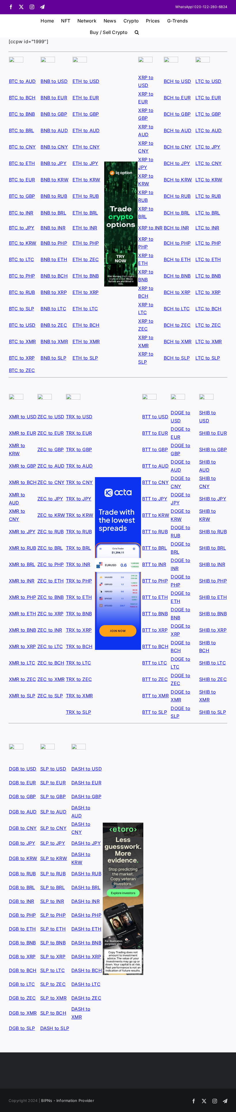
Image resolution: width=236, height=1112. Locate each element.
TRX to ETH (79, 597)
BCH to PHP (177, 243)
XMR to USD (23, 417)
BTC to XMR (22, 341)
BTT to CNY (155, 482)
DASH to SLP (54, 1028)
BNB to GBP (54, 114)
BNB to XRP (53, 292)
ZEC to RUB (50, 531)
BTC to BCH (22, 97)
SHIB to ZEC (213, 679)
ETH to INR (85, 228)
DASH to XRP (86, 956)
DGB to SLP (22, 1028)
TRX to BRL (78, 548)
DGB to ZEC (22, 998)
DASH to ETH (86, 929)
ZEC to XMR (50, 679)
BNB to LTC (53, 309)
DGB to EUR (22, 782)
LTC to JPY (207, 147)
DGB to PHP (22, 915)
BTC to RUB (22, 292)
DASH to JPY (86, 843)
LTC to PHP (208, 243)
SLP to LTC (52, 970)
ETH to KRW (86, 180)
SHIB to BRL (212, 548)
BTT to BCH (155, 646)
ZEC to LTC (50, 646)
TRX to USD (79, 417)
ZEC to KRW (51, 515)
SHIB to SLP (212, 712)
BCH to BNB (177, 276)
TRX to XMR (79, 696)
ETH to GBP (86, 114)
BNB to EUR (54, 97)
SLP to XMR (53, 998)
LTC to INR (207, 228)
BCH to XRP (177, 292)
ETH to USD (86, 81)
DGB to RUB (22, 873)
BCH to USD (177, 81)
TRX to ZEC (79, 679)
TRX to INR (78, 564)
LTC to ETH (208, 259)
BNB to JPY (53, 163)
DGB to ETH (22, 929)
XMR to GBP (22, 466)
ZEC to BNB (50, 597)
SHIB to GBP (213, 449)
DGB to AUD (23, 812)
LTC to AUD (208, 130)
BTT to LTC (154, 663)
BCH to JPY (177, 163)
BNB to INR (53, 228)
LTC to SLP (207, 358)
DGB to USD (22, 769)
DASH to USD (86, 769)
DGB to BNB (22, 943)
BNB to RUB (54, 196)
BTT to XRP (154, 630)
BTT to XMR (155, 696)
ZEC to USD (50, 417)
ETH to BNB (86, 276)
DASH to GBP (86, 796)
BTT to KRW (155, 515)
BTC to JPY (21, 228)
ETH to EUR (86, 97)
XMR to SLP (22, 696)
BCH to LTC (177, 309)
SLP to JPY (52, 843)
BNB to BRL (53, 213)
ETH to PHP (86, 243)
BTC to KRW (22, 243)
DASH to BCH (86, 970)
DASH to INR (85, 901)
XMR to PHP (22, 597)
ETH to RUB (86, 196)
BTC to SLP (21, 309)
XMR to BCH (23, 482)
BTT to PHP (155, 581)
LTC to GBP (208, 114)
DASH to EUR (86, 782)
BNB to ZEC (54, 325)
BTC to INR (21, 213)
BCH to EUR (177, 97)
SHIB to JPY (212, 499)
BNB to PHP (54, 243)
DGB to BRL (22, 887)
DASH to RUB (86, 873)
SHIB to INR (212, 564)
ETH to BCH (86, 325)
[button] (137, 31)
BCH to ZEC (177, 325)
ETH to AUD (86, 130)
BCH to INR (176, 228)
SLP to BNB (53, 943)
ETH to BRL (85, 213)
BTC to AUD (22, 81)
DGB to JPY (22, 843)
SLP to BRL (52, 887)
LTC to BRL (207, 213)
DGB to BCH (22, 970)
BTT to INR (154, 564)
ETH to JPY (85, 163)
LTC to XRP (207, 292)
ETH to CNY (86, 147)
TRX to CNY (79, 482)
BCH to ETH (177, 259)
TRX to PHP (79, 581)
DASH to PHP (86, 915)
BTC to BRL (21, 130)
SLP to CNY (53, 828)
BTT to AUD (155, 466)
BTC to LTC (21, 259)
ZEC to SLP (50, 696)
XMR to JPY (22, 531)
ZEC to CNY (50, 482)
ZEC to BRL (50, 548)
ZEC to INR (49, 630)
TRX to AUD (79, 466)
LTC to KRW (208, 180)
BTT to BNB (155, 613)
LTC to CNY (208, 163)
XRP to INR (150, 228)
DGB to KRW (23, 858)
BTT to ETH (155, 597)
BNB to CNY (54, 147)
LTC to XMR (208, 341)
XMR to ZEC (22, 679)
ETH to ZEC (86, 259)
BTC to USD (22, 325)
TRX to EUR (79, 433)
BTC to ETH (22, 163)
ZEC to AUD (50, 466)
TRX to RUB (79, 531)
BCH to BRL (177, 213)
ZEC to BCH (50, 663)
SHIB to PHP (213, 581)
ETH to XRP (85, 292)
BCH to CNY (177, 147)
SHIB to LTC (212, 663)
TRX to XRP (79, 630)
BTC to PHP (22, 276)
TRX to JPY (78, 499)
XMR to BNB (22, 630)
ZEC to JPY (50, 499)
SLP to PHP (53, 915)
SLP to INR (52, 901)
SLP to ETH (53, 929)
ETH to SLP (85, 358)
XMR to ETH (22, 613)
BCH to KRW (178, 180)
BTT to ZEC (155, 679)
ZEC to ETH (50, 581)
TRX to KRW (79, 515)
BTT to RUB (155, 531)
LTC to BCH (208, 309)
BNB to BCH (54, 276)
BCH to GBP (177, 114)
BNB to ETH (54, 259)
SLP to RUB (53, 873)
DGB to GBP (22, 796)
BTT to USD (155, 417)
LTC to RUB (208, 196)
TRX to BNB (79, 613)
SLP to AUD (53, 812)
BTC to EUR (22, 180)
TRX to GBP (79, 449)
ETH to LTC (85, 309)
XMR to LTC (22, 663)
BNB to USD (54, 81)
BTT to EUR (155, 433)
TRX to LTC (78, 663)
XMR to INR (21, 581)
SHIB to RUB (213, 531)
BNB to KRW (54, 180)
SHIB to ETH (213, 597)
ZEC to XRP (50, 613)
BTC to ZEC (22, 370)
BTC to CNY (22, 147)
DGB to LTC (22, 984)
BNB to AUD (54, 130)
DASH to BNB (86, 943)
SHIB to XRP (213, 630)
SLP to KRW (53, 858)
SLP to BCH (53, 1013)
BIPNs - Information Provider (67, 1100)
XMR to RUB (22, 548)
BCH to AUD (177, 130)
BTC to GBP (22, 196)
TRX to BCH (79, 646)
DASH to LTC (85, 984)
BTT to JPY (154, 499)
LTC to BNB (208, 276)
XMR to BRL (22, 564)
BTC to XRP (22, 358)
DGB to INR (21, 901)
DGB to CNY (23, 828)
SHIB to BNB (213, 613)
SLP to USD (53, 769)
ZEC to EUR (50, 433)
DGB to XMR (23, 1013)
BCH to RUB (177, 196)
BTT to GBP (155, 449)
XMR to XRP (22, 646)
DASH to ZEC (86, 998)
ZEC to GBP (50, 449)
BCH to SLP (177, 358)
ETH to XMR (86, 341)
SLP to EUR (53, 782)
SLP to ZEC (53, 984)
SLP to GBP (53, 796)
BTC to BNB (22, 114)
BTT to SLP (154, 712)
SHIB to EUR (213, 433)
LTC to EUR (208, 97)
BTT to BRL (154, 548)
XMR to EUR (22, 433)
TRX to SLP (78, 712)
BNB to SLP (53, 358)
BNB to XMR (54, 341)
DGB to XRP (22, 956)
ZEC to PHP (50, 564)
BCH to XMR (177, 341)
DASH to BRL (85, 887)
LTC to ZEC (208, 325)
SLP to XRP (52, 956)
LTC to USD (208, 81)
